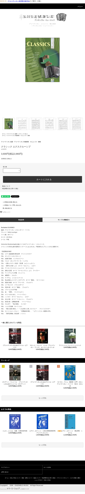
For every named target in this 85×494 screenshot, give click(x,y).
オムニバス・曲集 (25, 135)
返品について (6, 186)
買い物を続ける (7, 208)
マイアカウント (5, 467)
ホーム (4, 133)
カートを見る (47, 467)
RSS (45, 480)
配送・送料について (27, 478)
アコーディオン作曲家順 (13, 135)
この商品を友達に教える (10, 202)
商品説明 (21, 220)
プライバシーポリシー (62, 478)
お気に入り (6, 212)
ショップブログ (38, 480)
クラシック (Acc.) (23, 133)
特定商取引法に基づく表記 (10, 188)
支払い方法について (15, 478)
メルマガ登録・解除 (75, 478)
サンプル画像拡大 (64, 220)
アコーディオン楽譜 (12, 133)
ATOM (48, 480)
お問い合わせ (4, 472)
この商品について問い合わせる (12, 205)
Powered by (3, 489)
